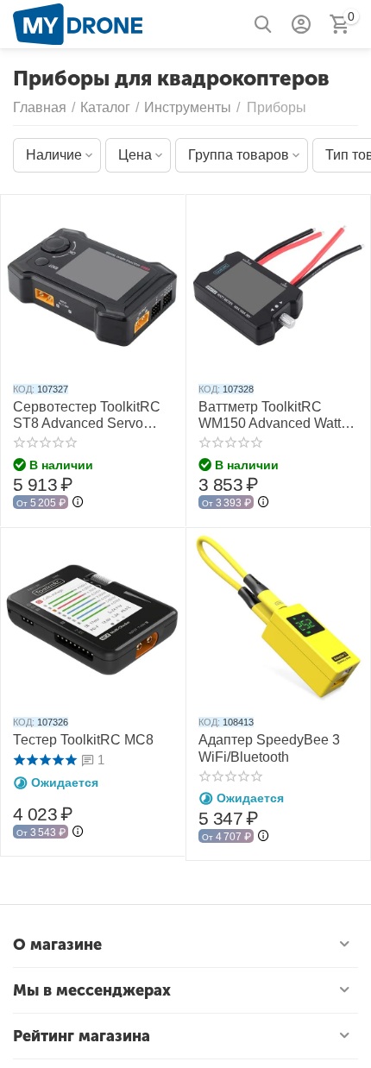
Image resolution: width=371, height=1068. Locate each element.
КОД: (24, 389)
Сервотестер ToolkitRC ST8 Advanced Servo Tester (86, 415)
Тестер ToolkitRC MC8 (83, 739)
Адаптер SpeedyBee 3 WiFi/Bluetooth (269, 747)
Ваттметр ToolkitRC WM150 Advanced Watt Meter (269, 415)
